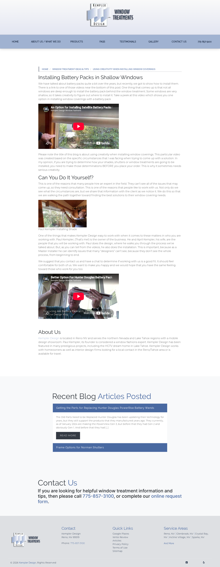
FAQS (102, 41)
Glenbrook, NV (184, 533)
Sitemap (117, 551)
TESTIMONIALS (128, 41)
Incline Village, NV (179, 537)
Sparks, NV (198, 537)
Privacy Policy (121, 544)
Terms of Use (120, 547)
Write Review (120, 537)
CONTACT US (179, 41)
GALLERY (153, 41)
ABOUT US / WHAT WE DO (46, 41)
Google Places (121, 533)
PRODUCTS (76, 41)
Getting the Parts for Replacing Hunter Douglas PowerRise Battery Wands (105, 407)
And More (169, 543)
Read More (68, 435)
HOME (15, 41)
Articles (117, 540)
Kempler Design (48, 338)
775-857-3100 (205, 41)
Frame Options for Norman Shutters (80, 447)
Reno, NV (169, 533)
